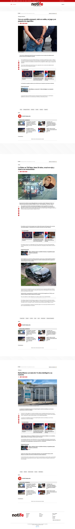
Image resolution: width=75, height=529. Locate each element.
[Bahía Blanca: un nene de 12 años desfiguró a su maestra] (24, 90)
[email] (25, 23)
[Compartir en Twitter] (23, 23)
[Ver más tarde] (18, 23)
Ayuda (42, 524)
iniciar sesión (35, 347)
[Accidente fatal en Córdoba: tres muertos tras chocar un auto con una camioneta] (21, 130)
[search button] (11, 1)
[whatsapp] (20, 23)
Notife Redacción (26, 116)
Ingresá (63, 4)
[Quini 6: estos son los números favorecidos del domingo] (41, 130)
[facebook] (22, 23)
